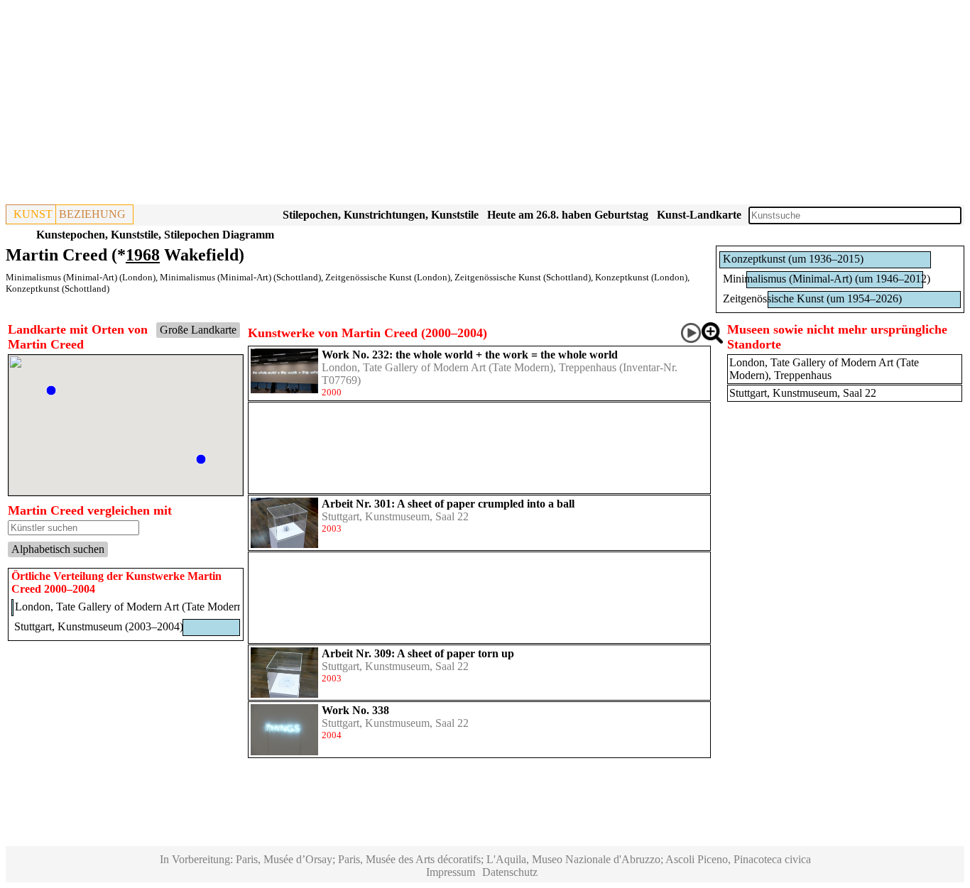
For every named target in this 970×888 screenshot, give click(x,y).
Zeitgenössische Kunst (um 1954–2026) (812, 298)
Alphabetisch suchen (57, 549)
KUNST (33, 214)
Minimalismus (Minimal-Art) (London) (81, 277)
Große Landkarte (198, 330)
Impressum (450, 872)
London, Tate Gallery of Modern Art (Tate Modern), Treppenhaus (469, 367)
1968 (143, 255)
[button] (51, 390)
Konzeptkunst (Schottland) (57, 288)
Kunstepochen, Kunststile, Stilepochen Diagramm (155, 235)
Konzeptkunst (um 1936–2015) (793, 259)
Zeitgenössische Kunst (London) (387, 277)
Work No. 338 (355, 710)
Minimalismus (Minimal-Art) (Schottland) (240, 277)
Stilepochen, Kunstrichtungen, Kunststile (381, 215)
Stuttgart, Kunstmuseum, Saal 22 (395, 516)
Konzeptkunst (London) (641, 277)
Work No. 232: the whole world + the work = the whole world (470, 355)
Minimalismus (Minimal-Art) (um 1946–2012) (826, 279)
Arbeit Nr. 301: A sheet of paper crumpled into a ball (448, 504)
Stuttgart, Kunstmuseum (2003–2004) (98, 626)
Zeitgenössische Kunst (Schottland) (522, 277)
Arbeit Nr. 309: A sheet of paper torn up (418, 653)
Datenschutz (510, 872)
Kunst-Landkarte (699, 215)
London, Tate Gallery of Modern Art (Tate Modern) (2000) (147, 607)
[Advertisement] (432, 105)
